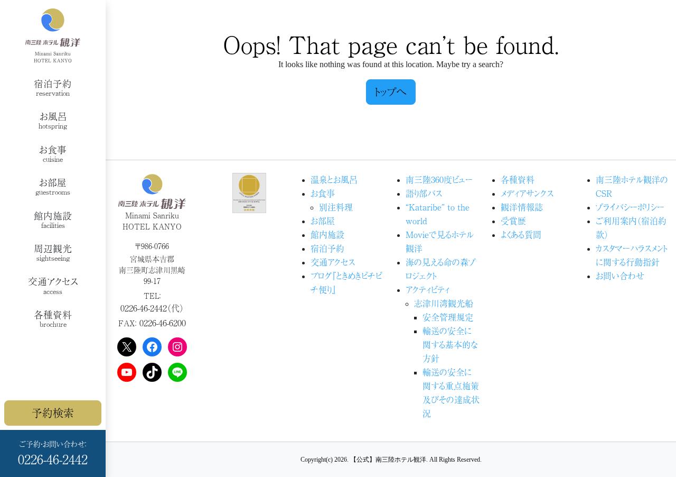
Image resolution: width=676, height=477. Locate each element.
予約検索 (53, 412)
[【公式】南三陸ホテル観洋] (52, 35)
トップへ (391, 91)
